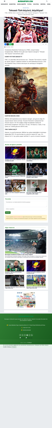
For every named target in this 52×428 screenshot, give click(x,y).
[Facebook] (20, 335)
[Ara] (47, 1)
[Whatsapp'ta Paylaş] (10, 44)
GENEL (49, 4)
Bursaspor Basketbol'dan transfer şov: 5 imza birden (37, 160)
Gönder (8, 212)
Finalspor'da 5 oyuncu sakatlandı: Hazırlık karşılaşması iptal (15, 160)
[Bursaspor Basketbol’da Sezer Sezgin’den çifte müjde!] (37, 185)
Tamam (14, 347)
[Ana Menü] (4, 1)
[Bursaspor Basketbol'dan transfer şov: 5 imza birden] (37, 152)
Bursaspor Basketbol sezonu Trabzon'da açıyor (15, 176)
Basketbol (26, 8)
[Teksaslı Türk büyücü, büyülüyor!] (26, 30)
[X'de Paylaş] (8, 44)
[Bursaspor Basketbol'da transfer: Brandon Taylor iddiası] (37, 169)
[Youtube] (27, 335)
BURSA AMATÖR (21, 4)
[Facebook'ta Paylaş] (5, 44)
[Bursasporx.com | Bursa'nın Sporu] (25, 1)
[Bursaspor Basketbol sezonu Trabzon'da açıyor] (15, 169)
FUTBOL (29, 4)
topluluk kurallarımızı (18, 216)
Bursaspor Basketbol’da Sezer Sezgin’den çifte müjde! (34, 193)
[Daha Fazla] (12, 44)
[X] (22, 335)
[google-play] (29, 338)
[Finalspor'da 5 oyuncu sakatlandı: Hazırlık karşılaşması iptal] (15, 152)
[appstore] (22, 338)
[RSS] (32, 335)
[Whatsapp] (29, 335)
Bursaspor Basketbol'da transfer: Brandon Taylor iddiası (35, 176)
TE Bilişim (29, 342)
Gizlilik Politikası (7, 347)
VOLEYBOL (36, 4)
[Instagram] (25, 335)
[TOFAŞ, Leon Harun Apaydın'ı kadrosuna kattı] (15, 185)
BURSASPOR (4, 4)
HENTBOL (43, 4)
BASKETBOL (12, 4)
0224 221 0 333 (26, 327)
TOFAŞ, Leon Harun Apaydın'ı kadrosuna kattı (15, 193)
